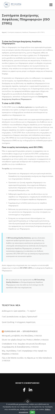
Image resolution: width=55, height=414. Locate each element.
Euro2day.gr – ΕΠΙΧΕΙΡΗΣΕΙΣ (21, 331)
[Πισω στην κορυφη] (27, 402)
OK (32, 412)
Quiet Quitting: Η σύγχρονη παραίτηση (18, 322)
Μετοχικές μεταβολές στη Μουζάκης (17, 335)
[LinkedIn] (30, 389)
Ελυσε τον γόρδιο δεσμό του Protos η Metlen (21, 339)
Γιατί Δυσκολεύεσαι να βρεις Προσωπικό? (19, 316)
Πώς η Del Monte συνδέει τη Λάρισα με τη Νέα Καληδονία (27, 358)
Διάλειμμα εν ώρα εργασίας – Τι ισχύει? (19, 311)
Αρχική (4, 32)
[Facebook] (24, 389)
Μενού (51, 5)
